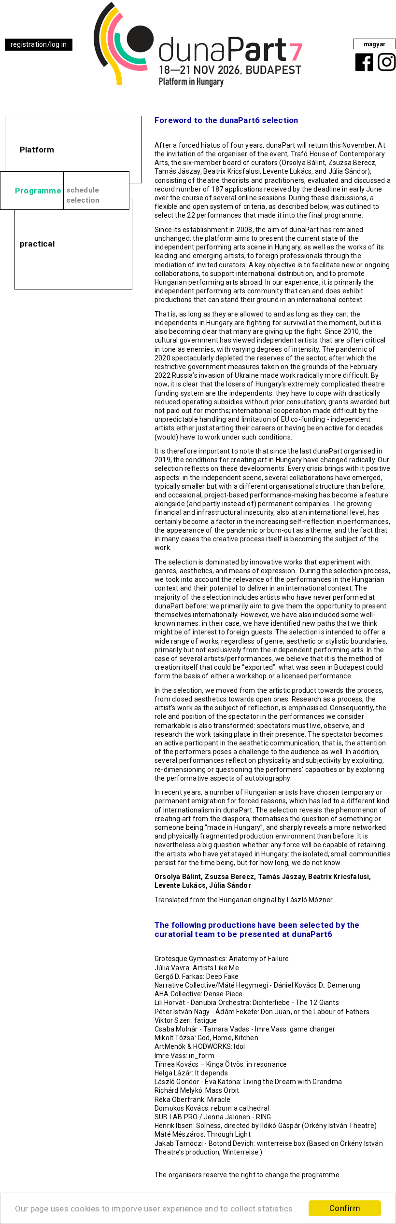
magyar (375, 44)
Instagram (385, 54)
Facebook (362, 54)
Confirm (344, 1208)
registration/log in (39, 44)
